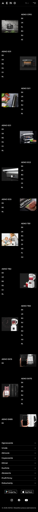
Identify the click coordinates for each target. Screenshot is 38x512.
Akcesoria (6, 473)
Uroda (4, 448)
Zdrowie (5, 453)
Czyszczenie (7, 458)
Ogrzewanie (7, 443)
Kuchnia (5, 468)
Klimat (5, 463)
